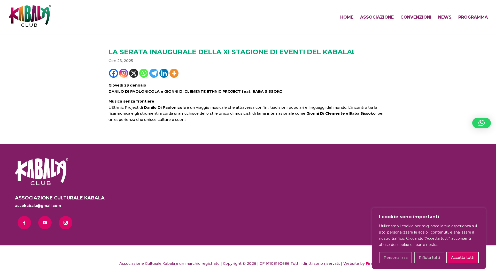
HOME (346, 18)
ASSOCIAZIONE (377, 18)
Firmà (371, 263)
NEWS (445, 18)
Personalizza (396, 257)
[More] (174, 73)
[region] (429, 238)
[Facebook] (113, 73)
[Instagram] (123, 73)
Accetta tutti (462, 257)
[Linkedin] (163, 73)
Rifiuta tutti (429, 257)
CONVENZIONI (415, 18)
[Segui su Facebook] (24, 222)
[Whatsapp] (143, 73)
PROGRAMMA (473, 18)
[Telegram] (153, 73)
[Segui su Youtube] (45, 222)
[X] (133, 73)
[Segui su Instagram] (65, 222)
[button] (481, 123)
